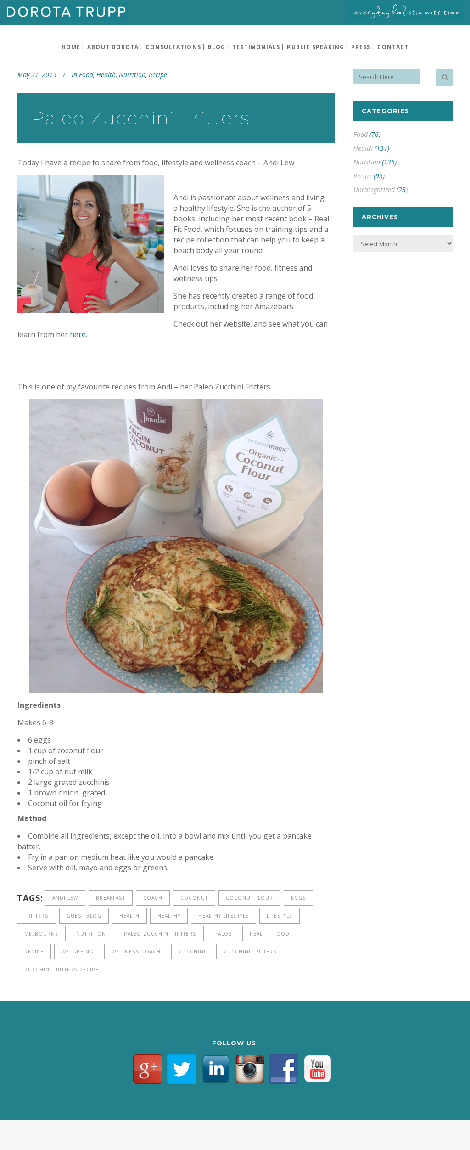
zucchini (192, 951)
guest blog (84, 916)
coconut (194, 898)
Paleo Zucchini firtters (160, 933)
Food (86, 74)
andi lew (65, 898)
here (78, 334)
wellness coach (136, 951)
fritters (36, 916)
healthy (168, 916)
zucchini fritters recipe (61, 969)
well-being (78, 951)
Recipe (158, 74)
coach (152, 898)
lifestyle (279, 916)
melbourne (41, 933)
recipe (34, 951)
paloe (223, 933)
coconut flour (249, 898)
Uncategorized (374, 189)
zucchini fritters (250, 951)
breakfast (110, 898)
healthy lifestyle (223, 916)
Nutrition (132, 74)
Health (106, 74)
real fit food (270, 933)
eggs (298, 898)
